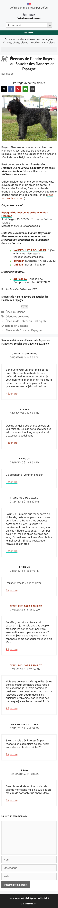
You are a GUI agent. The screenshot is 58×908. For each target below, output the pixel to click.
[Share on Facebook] (11, 89)
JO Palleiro (20, 278)
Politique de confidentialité (37, 898)
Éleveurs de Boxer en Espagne (23, 330)
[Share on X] (4, 89)
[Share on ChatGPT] (32, 89)
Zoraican (19, 260)
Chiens (21, 311)
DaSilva (18, 264)
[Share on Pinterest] (18, 89)
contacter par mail (16, 898)
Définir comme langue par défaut (29, 7)
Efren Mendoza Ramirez (26, 606)
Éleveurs (10, 311)
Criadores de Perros (17, 316)
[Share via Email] (25, 89)
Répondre (11, 393)
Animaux (29, 14)
